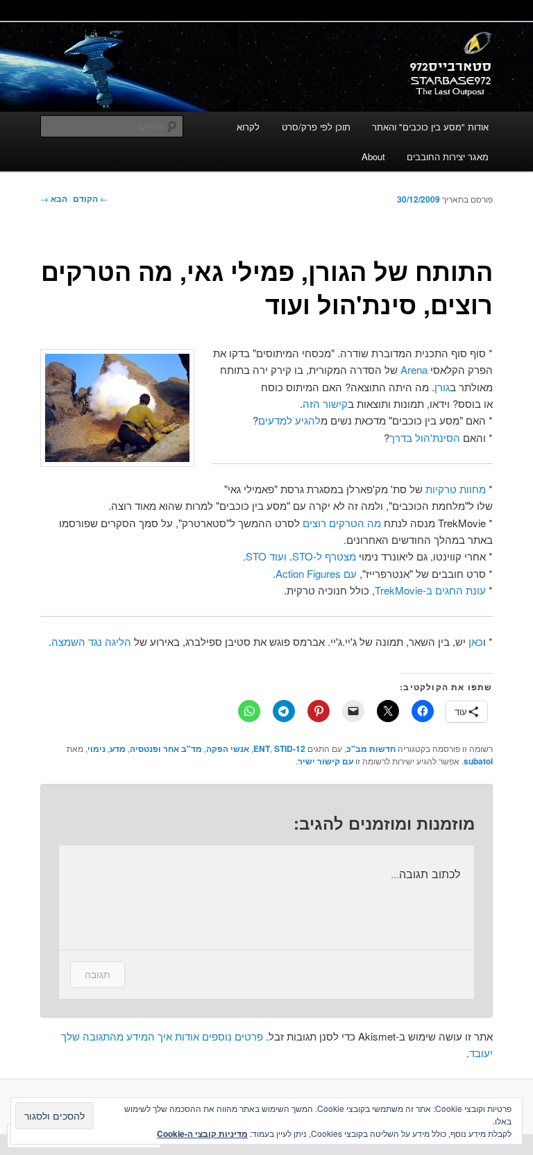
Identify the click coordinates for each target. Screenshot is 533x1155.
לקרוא (248, 126)
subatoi (478, 761)
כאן (475, 641)
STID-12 (289, 748)
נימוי (96, 748)
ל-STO (307, 556)
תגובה (97, 974)
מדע (118, 748)
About (373, 156)
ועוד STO (266, 556)
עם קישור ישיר (325, 761)
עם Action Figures (316, 573)
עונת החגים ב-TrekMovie (430, 590)
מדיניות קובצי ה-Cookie (202, 1133)
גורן (442, 386)
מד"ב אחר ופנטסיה (166, 748)
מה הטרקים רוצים (342, 522)
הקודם (90, 198)
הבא (53, 198)
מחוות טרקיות (455, 488)
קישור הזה (325, 403)
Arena (414, 369)
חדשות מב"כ (371, 748)
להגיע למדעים (289, 420)
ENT (261, 748)
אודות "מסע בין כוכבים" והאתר (430, 126)
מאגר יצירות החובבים (448, 156)
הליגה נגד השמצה (91, 641)
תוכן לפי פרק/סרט (316, 126)
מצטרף (340, 556)
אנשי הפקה (227, 748)
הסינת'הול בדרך (424, 437)
